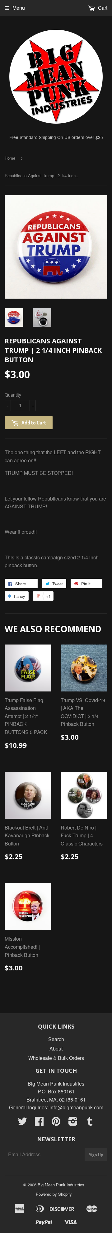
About (56, 1048)
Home (10, 158)
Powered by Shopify (54, 1194)
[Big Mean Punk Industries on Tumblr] (90, 1123)
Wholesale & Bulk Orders (56, 1057)
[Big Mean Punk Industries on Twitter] (22, 1123)
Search (56, 1039)
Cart (102, 7)
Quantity (13, 395)
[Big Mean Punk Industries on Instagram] (73, 1123)
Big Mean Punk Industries (61, 1185)
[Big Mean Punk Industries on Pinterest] (56, 1123)
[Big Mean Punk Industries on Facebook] (39, 1123)
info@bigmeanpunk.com (76, 1107)
